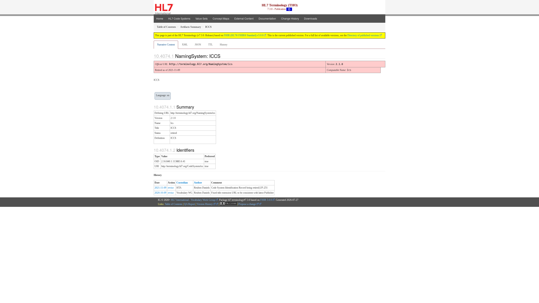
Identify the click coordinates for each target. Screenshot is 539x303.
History (223, 44)
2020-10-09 (160, 192)
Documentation (267, 18)
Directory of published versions (363, 35)
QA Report (189, 204)
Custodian (182, 182)
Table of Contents (173, 204)
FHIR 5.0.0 (266, 199)
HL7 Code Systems (179, 18)
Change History (290, 18)
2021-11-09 (160, 187)
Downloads (310, 18)
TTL (210, 44)
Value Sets (201, 18)
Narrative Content (166, 44)
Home (159, 18)
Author (198, 182)
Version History (205, 204)
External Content (243, 18)
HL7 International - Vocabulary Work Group (193, 199)
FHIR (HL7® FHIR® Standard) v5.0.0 (243, 35)
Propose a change (247, 204)
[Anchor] (224, 55)
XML (185, 44)
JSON (198, 44)
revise (171, 187)
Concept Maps (221, 18)
